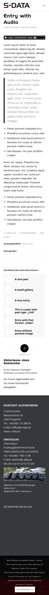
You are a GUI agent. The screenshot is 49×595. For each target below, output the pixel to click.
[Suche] (38, 5)
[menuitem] (38, 5)
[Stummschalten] (35, 37)
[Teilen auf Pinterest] (33, 259)
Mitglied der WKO (12, 491)
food (24, 243)
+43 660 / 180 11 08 (19, 455)
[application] (24, 38)
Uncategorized (29, 27)
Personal (15, 27)
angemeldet (22, 379)
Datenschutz (9, 488)
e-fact (7, 237)
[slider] (41, 38)
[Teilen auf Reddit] (41, 259)
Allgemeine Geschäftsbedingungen (20, 485)
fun (30, 243)
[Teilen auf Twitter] (16, 259)
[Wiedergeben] (5, 37)
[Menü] (43, 5)
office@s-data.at (21, 427)
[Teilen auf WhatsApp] (25, 259)
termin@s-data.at (22, 459)
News (6, 27)
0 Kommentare (28, 233)
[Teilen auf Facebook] (8, 259)
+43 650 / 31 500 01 (20, 423)
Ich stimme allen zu (25, 589)
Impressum (26, 491)
